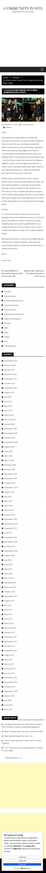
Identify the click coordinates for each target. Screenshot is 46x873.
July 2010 (8, 700)
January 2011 (9, 673)
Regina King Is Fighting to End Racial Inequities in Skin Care (34, 273)
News (6, 328)
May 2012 (8, 614)
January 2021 (9, 424)
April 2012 (8, 619)
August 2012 (9, 601)
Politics (7, 337)
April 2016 (8, 573)
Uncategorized (10, 346)
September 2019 (11, 487)
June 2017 (8, 533)
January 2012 (9, 632)
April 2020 (8, 456)
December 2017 (10, 528)
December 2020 (10, 429)
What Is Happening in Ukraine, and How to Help (23, 731)
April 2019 (8, 506)
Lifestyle (8, 127)
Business (7, 291)
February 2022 (10, 365)
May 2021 (8, 406)
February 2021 (10, 419)
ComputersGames (11, 305)
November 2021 (10, 379)
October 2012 (9, 592)
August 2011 (9, 655)
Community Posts (23, 8)
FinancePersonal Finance (14, 314)
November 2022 (10, 361)
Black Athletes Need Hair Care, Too (18, 736)
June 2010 (8, 705)
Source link (6, 260)
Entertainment (10, 310)
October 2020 (9, 438)
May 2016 (8, 569)
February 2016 (10, 583)
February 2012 (10, 628)
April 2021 (8, 410)
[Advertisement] (23, 38)
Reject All (22, 861)
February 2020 (10, 465)
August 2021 (9, 392)
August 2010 (9, 696)
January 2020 (9, 469)
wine (33, 201)
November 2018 (10, 524)
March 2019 (9, 510)
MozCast (19, 758)
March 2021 (9, 415)
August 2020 (9, 447)
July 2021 (8, 397)
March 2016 (9, 578)
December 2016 (10, 537)
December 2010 (10, 678)
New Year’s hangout (10, 198)
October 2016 (9, 546)
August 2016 (9, 555)
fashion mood (25, 178)
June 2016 (8, 564)
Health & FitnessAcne (12, 319)
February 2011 (10, 669)
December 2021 (10, 374)
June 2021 (8, 401)
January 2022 (9, 370)
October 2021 (9, 383)
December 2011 (10, 637)
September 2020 (11, 442)
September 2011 (11, 650)
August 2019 (9, 492)
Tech (6, 341)
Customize (22, 857)
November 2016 (10, 542)
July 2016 (8, 560)
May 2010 (8, 709)
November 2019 (10, 478)
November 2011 (10, 641)
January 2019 (9, 515)
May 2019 (8, 501)
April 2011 (8, 659)
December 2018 (10, 519)
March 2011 (9, 664)
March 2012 (9, 623)
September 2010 (11, 691)
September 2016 (11, 551)
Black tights (6, 137)
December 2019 (10, 474)
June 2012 (8, 610)
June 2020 (8, 451)
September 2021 (11, 388)
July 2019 (8, 497)
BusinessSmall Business (13, 300)
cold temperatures (21, 154)
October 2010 (9, 687)
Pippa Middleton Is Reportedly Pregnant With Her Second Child (12, 273)
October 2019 (9, 483)
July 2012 (8, 605)
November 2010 (10, 682)
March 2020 (9, 460)
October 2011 (9, 646)
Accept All (22, 864)
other (6, 332)
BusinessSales (9, 296)
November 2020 (10, 433)
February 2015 (10, 587)
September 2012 (11, 596)
